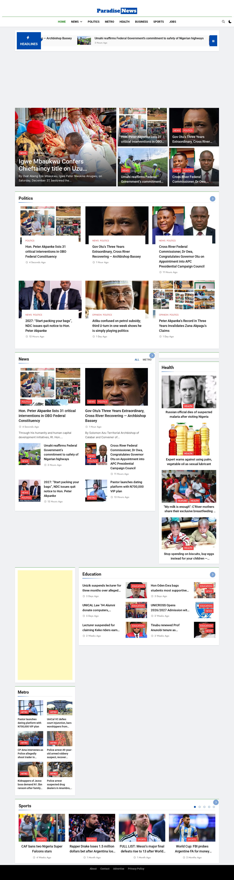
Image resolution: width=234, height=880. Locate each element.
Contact (105, 868)
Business (141, 21)
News (75, 21)
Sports (158, 21)
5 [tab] (214, 807)
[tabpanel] (42, 837)
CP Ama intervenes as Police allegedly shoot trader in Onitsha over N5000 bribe (30, 757)
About (93, 868)
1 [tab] (195, 807)
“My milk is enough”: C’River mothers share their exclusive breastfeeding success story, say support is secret (189, 511)
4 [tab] (209, 807)
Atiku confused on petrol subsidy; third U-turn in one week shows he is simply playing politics (116, 326)
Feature (182, 500)
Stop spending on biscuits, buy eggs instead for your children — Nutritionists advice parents (189, 558)
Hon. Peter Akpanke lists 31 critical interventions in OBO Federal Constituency (141, 141)
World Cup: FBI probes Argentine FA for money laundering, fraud (192, 851)
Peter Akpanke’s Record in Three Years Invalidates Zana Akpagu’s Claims (183, 326)
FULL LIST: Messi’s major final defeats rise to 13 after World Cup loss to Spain (142, 851)
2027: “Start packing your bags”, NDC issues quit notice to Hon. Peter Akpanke (48, 326)
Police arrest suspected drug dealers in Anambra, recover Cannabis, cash (58, 788)
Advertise (118, 868)
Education (138, 586)
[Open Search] (223, 21)
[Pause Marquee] (213, 40)
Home (62, 21)
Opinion (97, 314)
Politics (93, 21)
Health (125, 21)
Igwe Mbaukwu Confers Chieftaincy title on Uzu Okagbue (51, 168)
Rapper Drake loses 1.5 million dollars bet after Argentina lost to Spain (92, 851)
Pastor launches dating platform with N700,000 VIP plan (127, 486)
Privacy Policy (136, 868)
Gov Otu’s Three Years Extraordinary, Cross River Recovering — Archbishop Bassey (116, 251)
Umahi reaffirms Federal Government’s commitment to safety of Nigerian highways (110, 38)
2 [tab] (200, 807)
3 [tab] (204, 807)
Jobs (172, 21)
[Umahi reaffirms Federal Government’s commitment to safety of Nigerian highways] (45, 40)
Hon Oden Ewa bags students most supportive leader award (169, 590)
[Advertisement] (117, 78)
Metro (109, 21)
